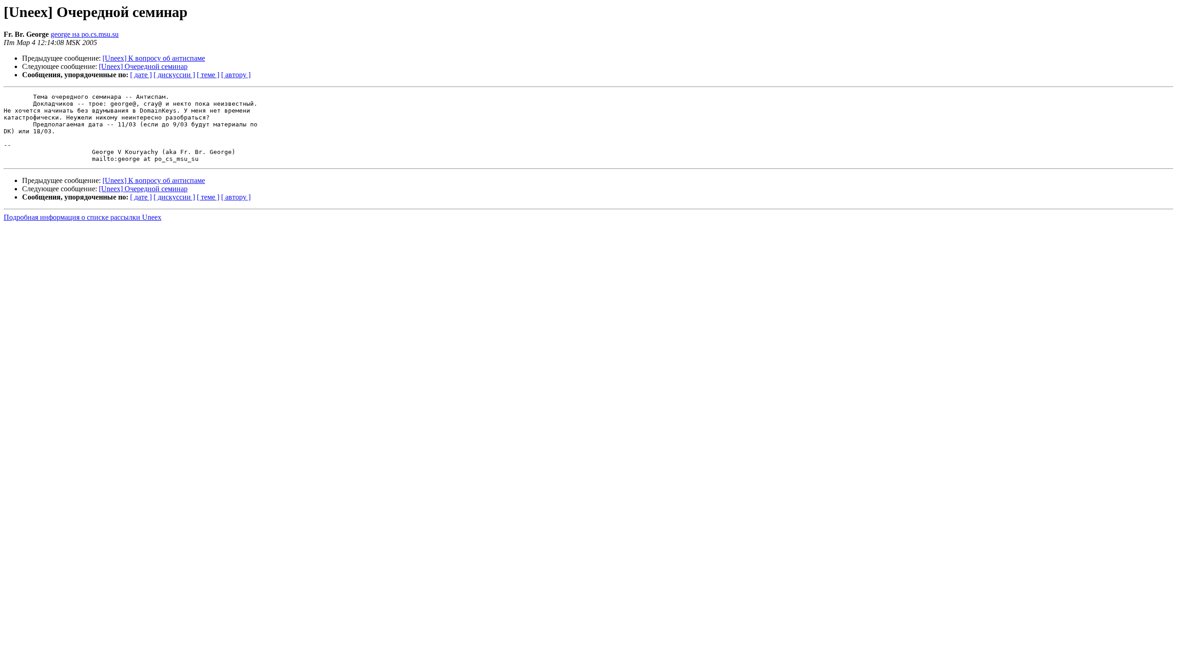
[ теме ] (208, 75)
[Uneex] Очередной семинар (143, 66)
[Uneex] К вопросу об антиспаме (154, 58)
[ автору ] (236, 75)
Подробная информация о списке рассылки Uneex (82, 217)
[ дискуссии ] (174, 75)
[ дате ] (141, 75)
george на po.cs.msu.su (85, 34)
